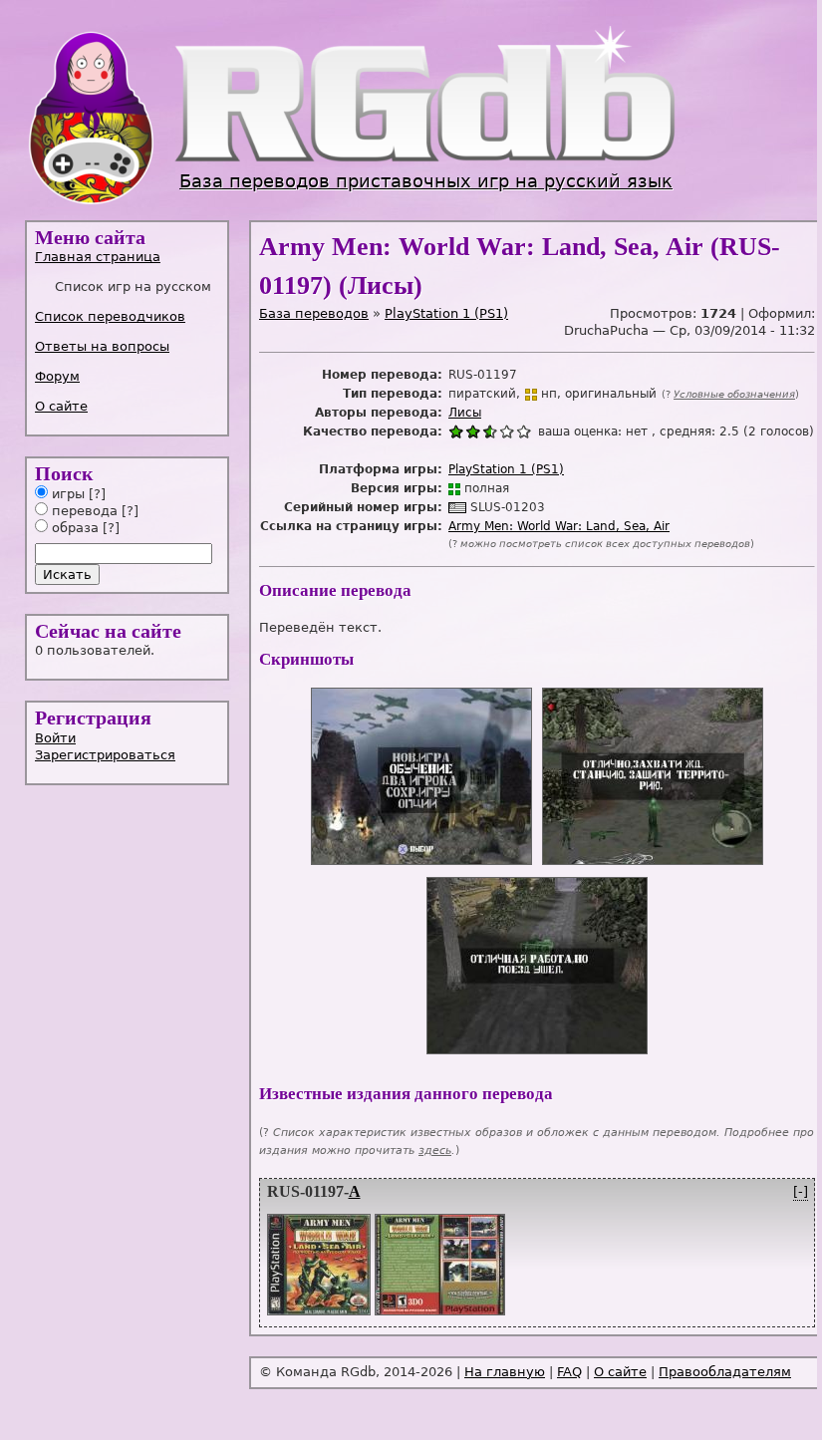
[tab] (128, 256)
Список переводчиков (110, 316)
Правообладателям (725, 1371)
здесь (434, 1150)
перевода (83, 510)
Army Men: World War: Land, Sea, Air (559, 526)
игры (66, 493)
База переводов (314, 313)
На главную (504, 1371)
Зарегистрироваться (105, 754)
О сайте (61, 406)
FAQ (569, 1371)
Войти (55, 737)
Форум (57, 376)
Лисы (464, 413)
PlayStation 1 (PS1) (446, 313)
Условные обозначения (734, 394)
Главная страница (97, 256)
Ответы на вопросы (102, 346)
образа (73, 527)
